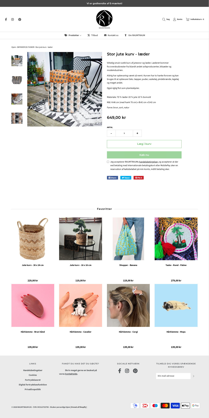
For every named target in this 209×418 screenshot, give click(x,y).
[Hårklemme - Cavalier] (80, 305)
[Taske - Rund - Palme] (176, 238)
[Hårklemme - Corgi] (128, 305)
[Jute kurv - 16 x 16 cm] (80, 238)
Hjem (13, 47)
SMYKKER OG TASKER (25, 47)
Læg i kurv (144, 143)
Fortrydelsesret (32, 380)
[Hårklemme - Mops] (176, 305)
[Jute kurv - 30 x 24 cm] (32, 238)
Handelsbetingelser (32, 370)
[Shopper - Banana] (128, 238)
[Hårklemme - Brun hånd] (32, 305)
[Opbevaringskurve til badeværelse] (17, 118)
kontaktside (71, 374)
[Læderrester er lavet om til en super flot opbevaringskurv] (17, 60)
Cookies (33, 375)
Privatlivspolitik (33, 389)
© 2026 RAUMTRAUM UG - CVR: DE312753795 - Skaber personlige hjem (40, 407)
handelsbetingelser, (149, 162)
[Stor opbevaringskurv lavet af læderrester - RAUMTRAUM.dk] (17, 99)
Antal (110, 127)
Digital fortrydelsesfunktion (33, 384)
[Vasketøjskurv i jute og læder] (17, 79)
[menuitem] (72, 35)
